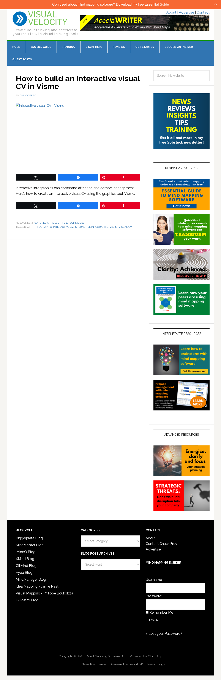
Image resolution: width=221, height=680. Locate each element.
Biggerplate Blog (29, 538)
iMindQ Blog (25, 552)
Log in (162, 664)
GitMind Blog (26, 566)
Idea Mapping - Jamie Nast (37, 586)
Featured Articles (46, 222)
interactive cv (63, 226)
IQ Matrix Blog (27, 600)
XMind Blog (25, 559)
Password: (154, 596)
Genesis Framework (125, 664)
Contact (203, 12)
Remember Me (161, 612)
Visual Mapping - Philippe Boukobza (44, 593)
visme (113, 226)
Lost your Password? (165, 634)
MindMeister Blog (30, 545)
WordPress (147, 664)
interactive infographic (91, 226)
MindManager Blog (31, 579)
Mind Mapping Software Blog (40, 18)
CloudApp (155, 656)
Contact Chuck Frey (161, 544)
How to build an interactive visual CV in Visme (78, 82)
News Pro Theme (94, 664)
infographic (43, 226)
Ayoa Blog (24, 573)
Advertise (186, 12)
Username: (154, 580)
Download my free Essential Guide (142, 4)
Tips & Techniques (72, 222)
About (171, 12)
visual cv (125, 226)
